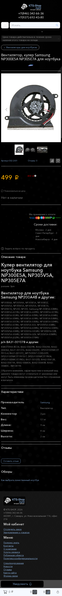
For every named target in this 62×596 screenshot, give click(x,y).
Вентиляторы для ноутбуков (20, 47)
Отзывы (7, 569)
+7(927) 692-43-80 (31, 17)
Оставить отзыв (11, 461)
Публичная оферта (13, 555)
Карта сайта (10, 572)
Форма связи (10, 575)
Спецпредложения (13, 563)
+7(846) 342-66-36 (31, 13)
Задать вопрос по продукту (20, 248)
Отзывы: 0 (32, 160)
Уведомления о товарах (16, 532)
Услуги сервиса (11, 552)
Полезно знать (11, 542)
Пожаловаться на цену (14, 191)
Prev (6, 109)
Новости (8, 566)
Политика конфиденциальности (20, 558)
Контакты (8, 545)
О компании (10, 548)
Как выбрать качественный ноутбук (20, 480)
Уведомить (20, 584)
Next (55, 109)
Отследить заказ (12, 529)
